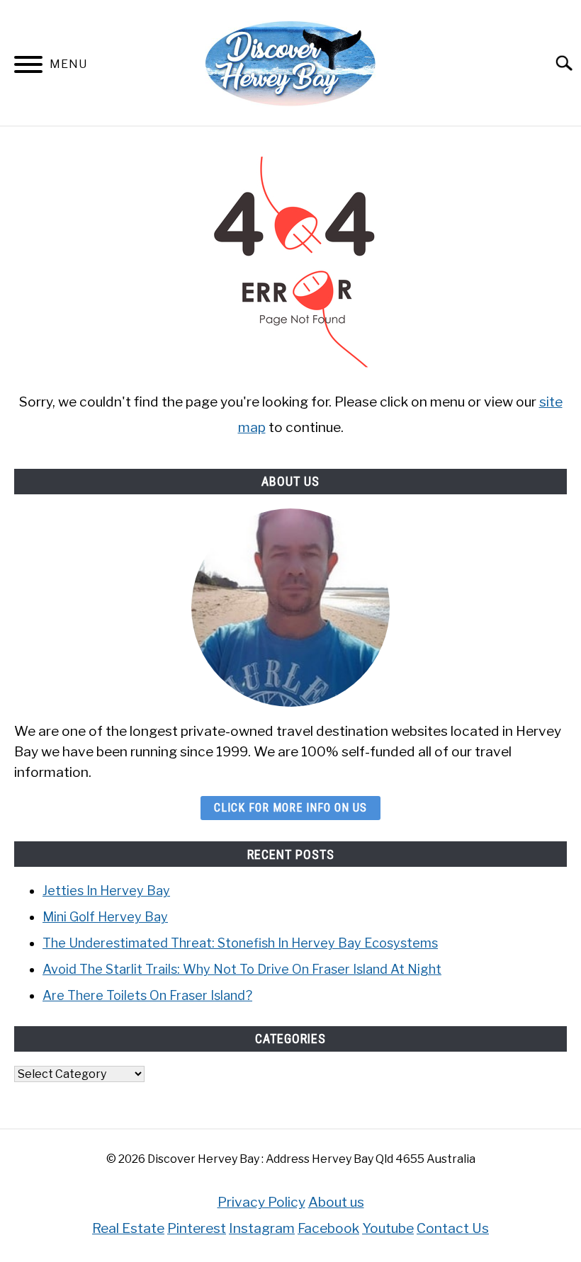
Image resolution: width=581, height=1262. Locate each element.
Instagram (262, 1228)
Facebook (328, 1228)
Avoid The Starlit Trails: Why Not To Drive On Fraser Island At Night (242, 969)
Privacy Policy (261, 1201)
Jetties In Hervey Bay (106, 890)
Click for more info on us (290, 807)
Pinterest (196, 1228)
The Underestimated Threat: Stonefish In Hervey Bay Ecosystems (240, 943)
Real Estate (128, 1228)
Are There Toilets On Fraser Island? (147, 995)
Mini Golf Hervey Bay (105, 916)
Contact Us (453, 1228)
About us (336, 1201)
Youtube (388, 1228)
